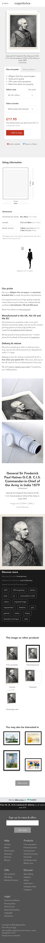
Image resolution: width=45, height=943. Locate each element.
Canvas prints (29, 851)
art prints (29, 84)
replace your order (22, 367)
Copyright (8, 913)
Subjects (27, 877)
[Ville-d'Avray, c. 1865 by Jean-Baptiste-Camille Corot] (11, 738)
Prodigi (13, 928)
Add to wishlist (14, 144)
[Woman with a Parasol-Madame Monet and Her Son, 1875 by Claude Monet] (11, 760)
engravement (9, 607)
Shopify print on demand (11, 935)
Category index (30, 886)
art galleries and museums (21, 330)
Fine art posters (30, 844)
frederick (22, 607)
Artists (26, 880)
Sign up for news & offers (22, 817)
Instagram (28, 889)
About (6, 847)
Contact (7, 844)
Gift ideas (8, 877)
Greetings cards (30, 860)
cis (14, 596)
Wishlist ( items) (11, 880)
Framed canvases (31, 854)
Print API (5, 928)
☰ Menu (5, 3)
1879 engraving (18, 590)
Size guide (32, 90)
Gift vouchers (9, 874)
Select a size (21, 89)
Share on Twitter (31, 144)
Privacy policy (9, 903)
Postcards (28, 857)
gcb (32, 607)
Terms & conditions (12, 900)
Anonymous (22, 63)
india (26, 619)
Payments (8, 854)
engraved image (20, 602)
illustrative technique (11, 619)
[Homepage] (22, 4)
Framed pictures (30, 847)
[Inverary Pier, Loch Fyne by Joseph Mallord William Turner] (33, 738)
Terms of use (9, 907)
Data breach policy (12, 910)
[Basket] (41, 3)
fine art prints (25, 309)
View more (22, 783)
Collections (28, 883)
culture (6, 602)
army (5, 596)
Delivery (5, 357)
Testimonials (9, 851)
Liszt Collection (26, 580)
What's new (28, 863)
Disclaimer (8, 916)
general (6, 613)
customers (35, 337)
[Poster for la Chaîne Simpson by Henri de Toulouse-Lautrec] (33, 764)
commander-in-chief (27, 596)
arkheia (32, 590)
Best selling (28, 874)
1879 (5, 590)
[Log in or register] (37, 3)
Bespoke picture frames (21, 930)
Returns (7, 860)
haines (17, 613)
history (27, 613)
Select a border (12, 103)
